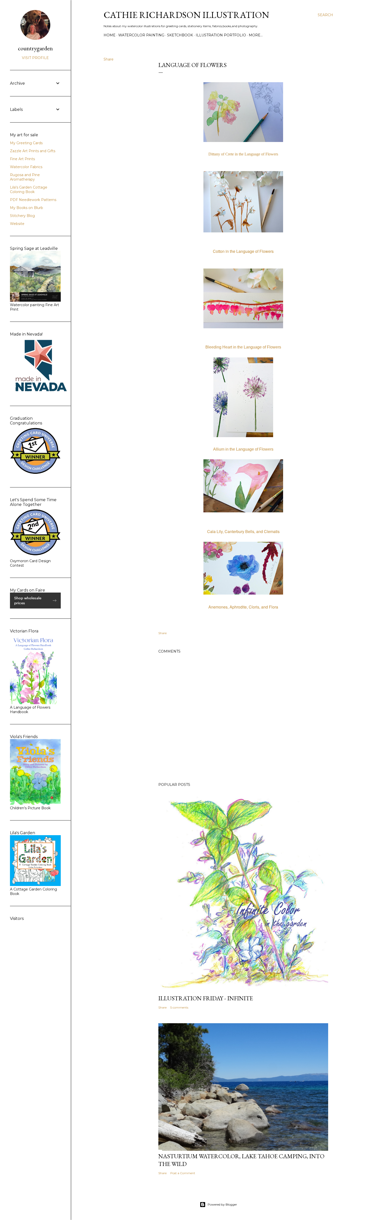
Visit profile (35, 58)
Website (17, 223)
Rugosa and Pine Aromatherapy (25, 177)
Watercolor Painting (141, 35)
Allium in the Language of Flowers (243, 449)
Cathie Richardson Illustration (186, 15)
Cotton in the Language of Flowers (243, 251)
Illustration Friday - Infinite (205, 998)
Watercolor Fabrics (26, 167)
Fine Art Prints (22, 159)
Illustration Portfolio (221, 35)
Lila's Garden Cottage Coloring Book (28, 189)
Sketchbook (180, 35)
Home (110, 35)
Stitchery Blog (22, 215)
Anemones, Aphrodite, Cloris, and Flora (243, 607)
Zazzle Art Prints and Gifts (32, 151)
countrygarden (35, 48)
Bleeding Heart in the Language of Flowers (243, 347)
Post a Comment (182, 1173)
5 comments (179, 1007)
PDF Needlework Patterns (33, 200)
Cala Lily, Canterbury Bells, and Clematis (243, 531)
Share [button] (109, 59)
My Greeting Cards (26, 143)
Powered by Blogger (222, 1204)
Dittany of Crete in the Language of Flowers (243, 154)
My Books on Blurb (26, 207)
